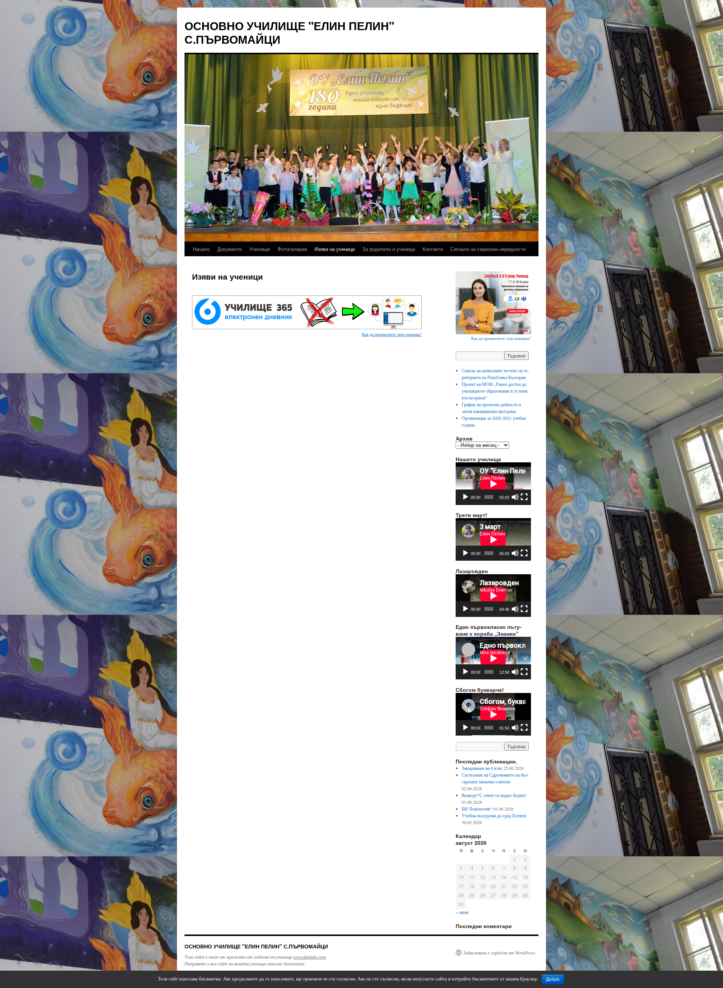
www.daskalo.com (309, 957)
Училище (259, 248)
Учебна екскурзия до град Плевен (494, 815)
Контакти (433, 248)
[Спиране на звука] (515, 497)
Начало (201, 248)
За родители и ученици (388, 248)
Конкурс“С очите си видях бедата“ (494, 795)
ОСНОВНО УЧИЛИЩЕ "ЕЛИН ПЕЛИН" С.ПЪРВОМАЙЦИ (289, 32)
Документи (229, 248)
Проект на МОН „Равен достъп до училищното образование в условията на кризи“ (495, 391)
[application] (493, 483)
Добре (553, 979)
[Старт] (465, 497)
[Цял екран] (524, 497)
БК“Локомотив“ (477, 809)
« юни (462, 912)
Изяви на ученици (334, 248)
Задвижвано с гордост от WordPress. (499, 953)
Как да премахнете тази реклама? (392, 334)
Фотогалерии (292, 248)
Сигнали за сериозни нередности (488, 248)
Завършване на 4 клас (482, 768)
